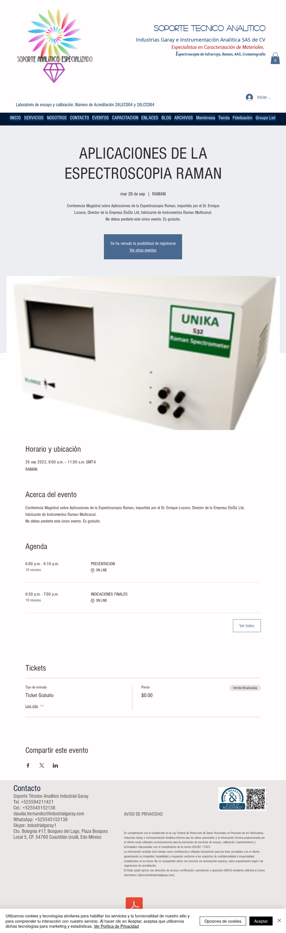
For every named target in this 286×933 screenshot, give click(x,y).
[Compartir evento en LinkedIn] (55, 765)
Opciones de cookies (222, 921)
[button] (275, 58)
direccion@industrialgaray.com (156, 875)
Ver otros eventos (143, 250)
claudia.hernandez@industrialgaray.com (48, 814)
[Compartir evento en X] (41, 765)
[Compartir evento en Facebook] (28, 765)
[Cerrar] (279, 921)
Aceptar (261, 921)
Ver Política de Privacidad (116, 926)
